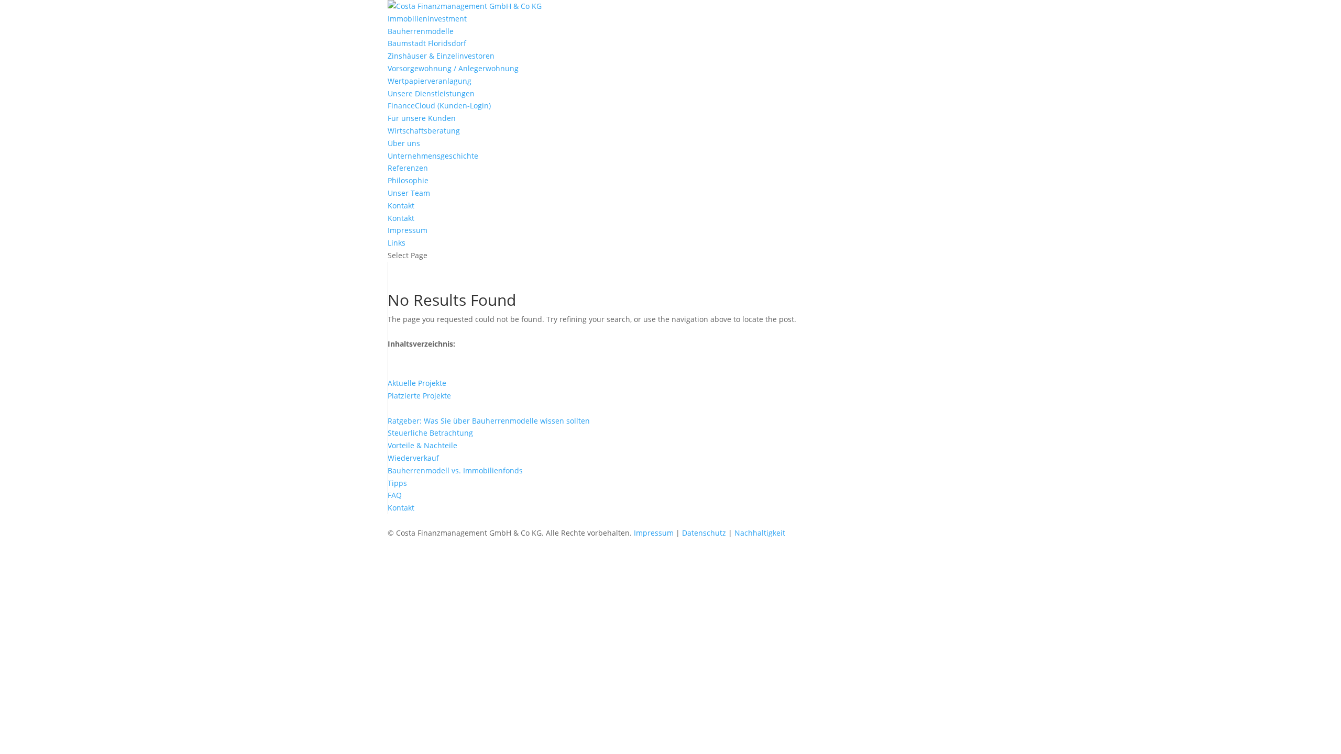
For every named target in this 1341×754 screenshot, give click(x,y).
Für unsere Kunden (422, 118)
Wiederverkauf (413, 458)
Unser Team (409, 193)
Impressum (407, 230)
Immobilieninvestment (427, 19)
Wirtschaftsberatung (424, 131)
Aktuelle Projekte (417, 383)
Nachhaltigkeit (759, 533)
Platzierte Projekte (419, 396)
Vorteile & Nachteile (422, 445)
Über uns (404, 143)
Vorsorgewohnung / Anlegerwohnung (453, 68)
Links (396, 243)
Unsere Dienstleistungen (431, 93)
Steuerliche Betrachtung (430, 433)
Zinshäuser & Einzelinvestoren (441, 56)
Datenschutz (704, 533)
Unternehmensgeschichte (433, 156)
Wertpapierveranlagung (429, 81)
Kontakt (401, 205)
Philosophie (408, 180)
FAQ (395, 495)
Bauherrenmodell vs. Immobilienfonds (455, 470)
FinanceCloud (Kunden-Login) (439, 105)
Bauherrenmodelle (421, 31)
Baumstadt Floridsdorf (427, 43)
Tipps (397, 483)
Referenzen (408, 168)
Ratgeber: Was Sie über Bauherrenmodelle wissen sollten (489, 421)
